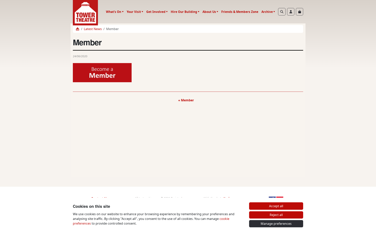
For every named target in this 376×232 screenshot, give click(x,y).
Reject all (276, 215)
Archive (267, 12)
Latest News (93, 29)
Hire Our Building (184, 12)
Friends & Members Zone (239, 12)
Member (187, 100)
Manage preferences (276, 223)
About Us (209, 12)
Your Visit (134, 12)
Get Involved (155, 12)
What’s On (113, 12)
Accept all (276, 206)
